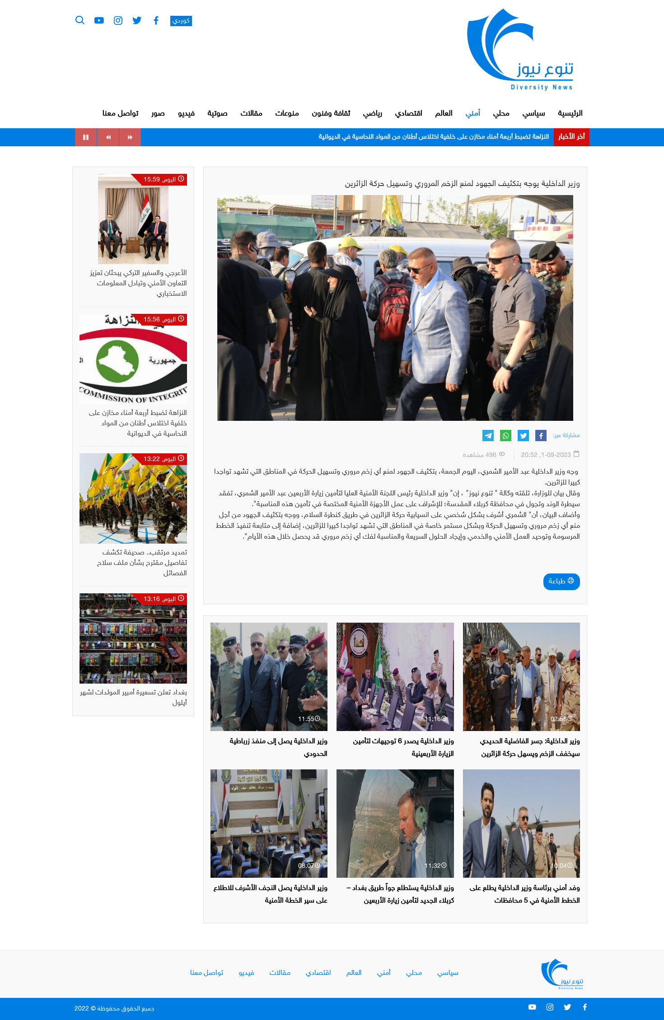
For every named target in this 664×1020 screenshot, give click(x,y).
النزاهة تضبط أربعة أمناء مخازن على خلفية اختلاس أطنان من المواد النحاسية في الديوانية (138, 423)
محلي (501, 113)
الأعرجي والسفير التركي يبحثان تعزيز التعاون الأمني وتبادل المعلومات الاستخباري (138, 283)
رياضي (372, 113)
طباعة (558, 582)
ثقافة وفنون (331, 113)
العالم (444, 113)
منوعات (287, 113)
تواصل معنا (120, 113)
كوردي (181, 21)
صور (158, 113)
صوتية (218, 113)
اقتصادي (408, 113)
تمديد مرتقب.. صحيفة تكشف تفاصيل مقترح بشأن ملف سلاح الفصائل (454, 137)
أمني (473, 113)
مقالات (251, 113)
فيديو (186, 113)
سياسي (534, 113)
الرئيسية (570, 113)
